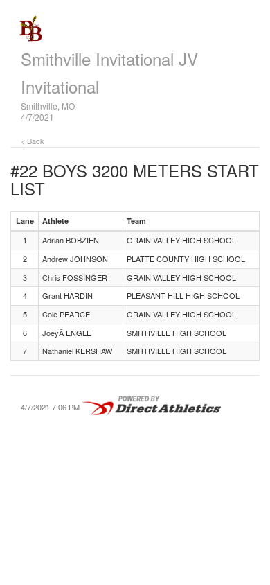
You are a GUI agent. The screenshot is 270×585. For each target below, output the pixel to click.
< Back (32, 140)
